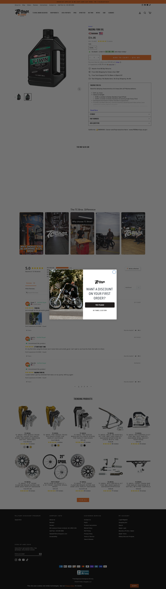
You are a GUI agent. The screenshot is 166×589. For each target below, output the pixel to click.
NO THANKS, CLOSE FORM (100, 310)
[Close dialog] (114, 272)
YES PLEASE (99, 305)
